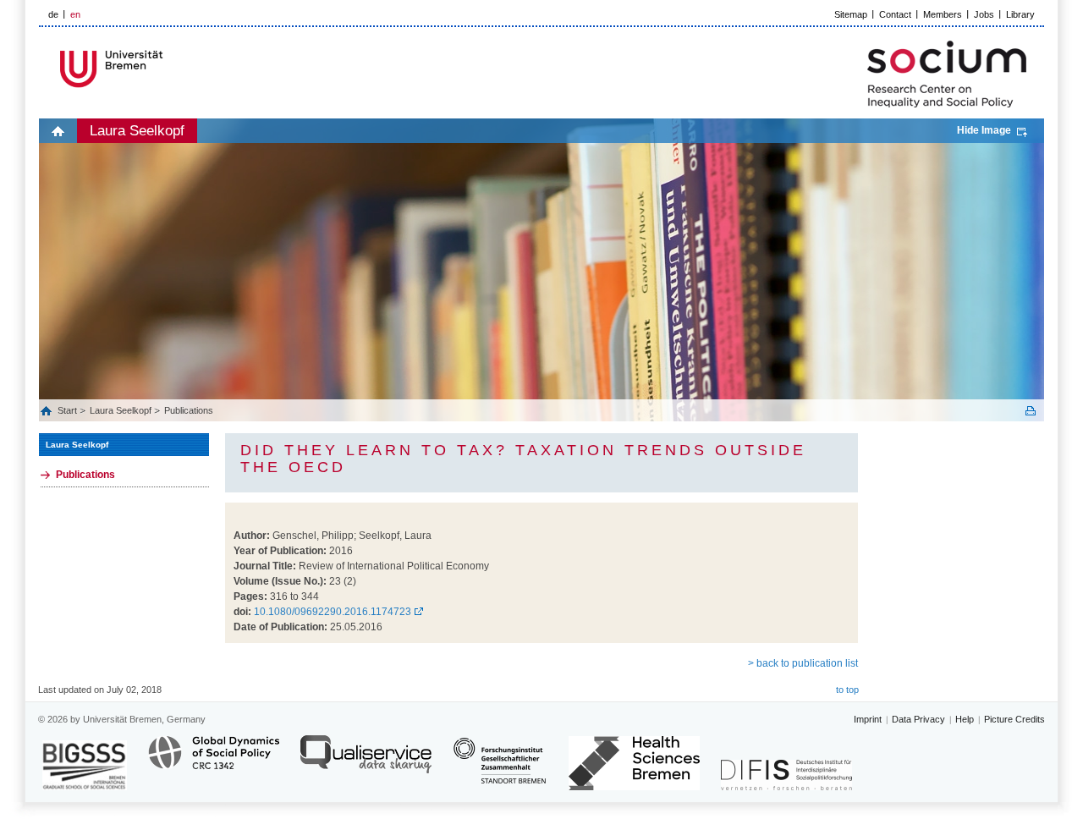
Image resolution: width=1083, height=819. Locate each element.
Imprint (868, 719)
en (75, 14)
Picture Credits (1014, 719)
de (53, 14)
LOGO (168, 69)
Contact (895, 14)
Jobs (984, 14)
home (58, 130)
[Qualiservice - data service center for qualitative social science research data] (366, 762)
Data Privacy (918, 719)
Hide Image (984, 130)
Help (964, 719)
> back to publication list (803, 663)
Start (69, 410)
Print (1030, 410)
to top (847, 689)
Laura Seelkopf (137, 131)
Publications (188, 410)
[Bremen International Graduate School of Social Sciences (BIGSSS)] (84, 765)
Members (942, 14)
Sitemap (850, 14)
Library (1020, 14)
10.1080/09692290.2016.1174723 (332, 612)
